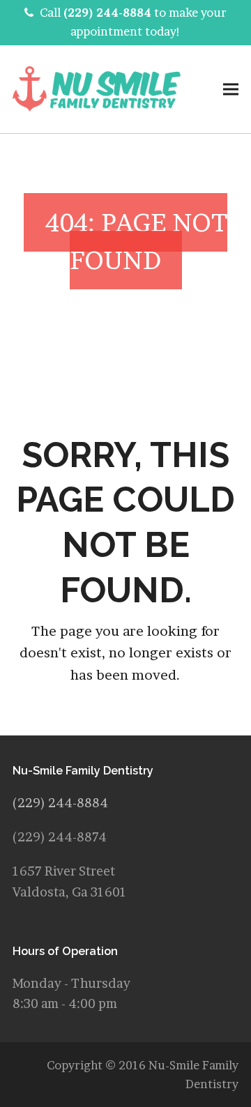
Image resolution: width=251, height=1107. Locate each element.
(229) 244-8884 (107, 13)
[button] (230, 89)
